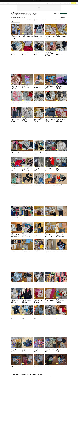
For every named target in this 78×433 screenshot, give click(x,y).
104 (56, 365)
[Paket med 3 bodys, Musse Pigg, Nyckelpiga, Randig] (61, 293)
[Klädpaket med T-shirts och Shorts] (61, 162)
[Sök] (46, 3)
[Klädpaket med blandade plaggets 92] (27, 359)
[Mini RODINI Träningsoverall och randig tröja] (27, 293)
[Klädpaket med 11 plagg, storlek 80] (16, 145)
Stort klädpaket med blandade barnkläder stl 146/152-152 (27, 316)
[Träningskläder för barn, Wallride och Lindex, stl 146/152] (50, 112)
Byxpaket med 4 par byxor (38, 168)
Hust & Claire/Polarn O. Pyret (29, 167)
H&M (24, 35)
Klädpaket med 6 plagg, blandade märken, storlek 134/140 (16, 86)
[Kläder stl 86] (39, 227)
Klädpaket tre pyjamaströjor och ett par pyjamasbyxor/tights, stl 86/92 (50, 86)
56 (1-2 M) (57, 299)
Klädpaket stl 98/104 (59, 185)
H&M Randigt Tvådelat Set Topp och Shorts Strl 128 (27, 36)
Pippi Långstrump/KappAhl (62, 184)
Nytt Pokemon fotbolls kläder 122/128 (60, 86)
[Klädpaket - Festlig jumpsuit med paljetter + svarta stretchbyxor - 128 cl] (16, 112)
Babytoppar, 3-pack (14, 185)
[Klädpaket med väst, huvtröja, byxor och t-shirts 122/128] (16, 310)
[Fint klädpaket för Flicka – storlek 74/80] (61, 277)
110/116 (35, 35)
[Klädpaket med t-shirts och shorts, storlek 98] (16, 359)
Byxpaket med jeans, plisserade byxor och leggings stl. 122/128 (27, 152)
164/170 (46, 365)
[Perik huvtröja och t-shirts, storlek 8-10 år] (61, 244)
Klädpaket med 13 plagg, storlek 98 (38, 152)
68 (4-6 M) (57, 118)
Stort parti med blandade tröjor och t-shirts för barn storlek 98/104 (49, 349)
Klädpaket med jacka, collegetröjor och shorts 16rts (50, 366)
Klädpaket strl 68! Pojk (14, 300)
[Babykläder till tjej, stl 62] (50, 227)
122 (34, 348)
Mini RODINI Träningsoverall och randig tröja (27, 300)
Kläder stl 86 (36, 234)
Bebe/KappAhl (42, 118)
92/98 (57, 167)
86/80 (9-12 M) (36, 184)
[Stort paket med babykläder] (16, 29)
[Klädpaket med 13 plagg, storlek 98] (39, 145)
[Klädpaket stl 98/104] (61, 178)
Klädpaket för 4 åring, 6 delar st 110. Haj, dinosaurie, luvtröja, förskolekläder (16, 168)
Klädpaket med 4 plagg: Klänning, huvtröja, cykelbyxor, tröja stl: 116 (61, 52)
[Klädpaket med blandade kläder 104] (61, 359)
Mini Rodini (25, 299)
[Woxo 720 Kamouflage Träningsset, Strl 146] (50, 310)
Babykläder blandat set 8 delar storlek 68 (61, 119)
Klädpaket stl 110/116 (48, 168)
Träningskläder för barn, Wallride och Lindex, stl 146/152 (50, 119)
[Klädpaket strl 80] (61, 342)
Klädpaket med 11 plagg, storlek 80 (16, 152)
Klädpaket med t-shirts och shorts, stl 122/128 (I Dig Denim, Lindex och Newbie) (50, 185)
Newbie (26, 118)
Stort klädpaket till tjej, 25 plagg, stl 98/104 (16, 234)
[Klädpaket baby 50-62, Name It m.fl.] (50, 46)
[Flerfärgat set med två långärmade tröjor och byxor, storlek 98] (61, 29)
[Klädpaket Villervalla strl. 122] (39, 342)
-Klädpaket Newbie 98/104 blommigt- (26, 119)
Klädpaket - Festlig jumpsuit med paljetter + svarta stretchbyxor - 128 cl (16, 119)
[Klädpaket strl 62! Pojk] (39, 277)
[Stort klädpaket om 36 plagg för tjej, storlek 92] (61, 227)
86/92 (12, 35)
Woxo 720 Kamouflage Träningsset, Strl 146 (48, 316)
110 (11, 167)
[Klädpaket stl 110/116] (50, 162)
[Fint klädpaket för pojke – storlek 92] (27, 211)
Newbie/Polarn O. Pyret (38, 151)
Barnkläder (14, 17)
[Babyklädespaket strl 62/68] (39, 359)
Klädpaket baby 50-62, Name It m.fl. (49, 53)
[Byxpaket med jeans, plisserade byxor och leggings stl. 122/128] (27, 145)
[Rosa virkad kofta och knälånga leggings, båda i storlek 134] (50, 293)
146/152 (46, 118)
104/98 (23, 118)
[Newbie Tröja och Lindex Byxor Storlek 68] (61, 211)
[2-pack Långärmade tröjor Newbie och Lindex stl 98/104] (50, 29)
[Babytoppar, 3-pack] (16, 178)
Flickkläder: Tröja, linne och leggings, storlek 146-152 (38, 300)
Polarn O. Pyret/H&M (15, 167)
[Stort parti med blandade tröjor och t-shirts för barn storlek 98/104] (50, 342)
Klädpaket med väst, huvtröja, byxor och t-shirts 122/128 (15, 316)
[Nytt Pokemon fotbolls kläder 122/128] (61, 79)
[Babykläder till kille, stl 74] (50, 211)
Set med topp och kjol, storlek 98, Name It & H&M (27, 52)
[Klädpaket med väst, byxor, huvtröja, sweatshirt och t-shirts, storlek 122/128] (27, 342)
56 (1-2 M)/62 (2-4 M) (36, 118)
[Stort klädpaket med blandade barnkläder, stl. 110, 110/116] (39, 29)
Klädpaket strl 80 (58, 349)
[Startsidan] (8, 3)
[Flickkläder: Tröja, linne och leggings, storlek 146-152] (39, 293)
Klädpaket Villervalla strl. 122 (38, 349)
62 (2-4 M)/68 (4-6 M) (14, 184)
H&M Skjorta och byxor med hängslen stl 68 (26, 251)
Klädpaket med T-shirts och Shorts (61, 168)
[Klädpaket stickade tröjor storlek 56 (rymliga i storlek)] (16, 342)
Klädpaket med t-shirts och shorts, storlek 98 (16, 366)
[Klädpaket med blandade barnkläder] (39, 46)
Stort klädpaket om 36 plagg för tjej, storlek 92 (61, 234)
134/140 (12, 85)
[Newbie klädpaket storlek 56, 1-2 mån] (61, 96)
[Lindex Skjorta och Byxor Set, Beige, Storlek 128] (50, 244)
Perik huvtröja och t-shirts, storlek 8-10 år (61, 251)
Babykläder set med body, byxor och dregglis (27, 185)
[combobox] (29, 3)
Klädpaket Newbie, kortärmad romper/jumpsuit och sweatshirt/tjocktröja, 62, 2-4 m (16, 52)
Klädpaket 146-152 (59, 316)
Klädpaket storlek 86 (37, 85)
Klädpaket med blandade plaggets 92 (27, 366)
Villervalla (36, 348)
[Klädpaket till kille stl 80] (16, 244)
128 (22, 35)
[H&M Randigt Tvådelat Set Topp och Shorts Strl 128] (27, 29)
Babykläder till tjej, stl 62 (48, 234)
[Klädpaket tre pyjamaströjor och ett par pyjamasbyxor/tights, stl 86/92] (50, 79)
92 (56, 233)
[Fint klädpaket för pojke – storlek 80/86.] (16, 211)
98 (45, 35)
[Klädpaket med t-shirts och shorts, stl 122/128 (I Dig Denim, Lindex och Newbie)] (50, 178)
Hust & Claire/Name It (48, 52)
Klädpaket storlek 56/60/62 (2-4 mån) (38, 119)
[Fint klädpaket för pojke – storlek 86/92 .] (50, 277)
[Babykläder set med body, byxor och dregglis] (27, 178)
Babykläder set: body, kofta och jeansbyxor (38, 185)
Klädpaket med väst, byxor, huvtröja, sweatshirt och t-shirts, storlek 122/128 (27, 349)
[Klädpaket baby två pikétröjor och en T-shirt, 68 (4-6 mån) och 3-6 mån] (27, 96)
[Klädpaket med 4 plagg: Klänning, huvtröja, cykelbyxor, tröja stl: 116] (61, 46)
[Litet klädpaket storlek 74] (27, 79)
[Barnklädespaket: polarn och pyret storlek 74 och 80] (39, 310)
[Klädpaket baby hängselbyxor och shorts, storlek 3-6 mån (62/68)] (39, 96)
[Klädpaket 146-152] (61, 310)
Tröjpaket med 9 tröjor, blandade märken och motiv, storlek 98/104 (50, 152)
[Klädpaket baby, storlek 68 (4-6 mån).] (50, 96)
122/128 (57, 85)
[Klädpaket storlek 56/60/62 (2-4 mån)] (39, 112)
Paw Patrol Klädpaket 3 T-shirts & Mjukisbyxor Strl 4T (27, 234)
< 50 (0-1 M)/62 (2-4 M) (25, 184)
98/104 (46, 151)
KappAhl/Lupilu (49, 85)
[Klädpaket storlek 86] (39, 79)
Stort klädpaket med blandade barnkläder (60, 152)
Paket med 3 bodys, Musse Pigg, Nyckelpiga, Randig (61, 300)
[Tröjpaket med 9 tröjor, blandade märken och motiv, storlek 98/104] (50, 145)
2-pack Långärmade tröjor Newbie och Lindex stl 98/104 (50, 36)
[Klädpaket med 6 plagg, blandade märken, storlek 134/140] (16, 79)
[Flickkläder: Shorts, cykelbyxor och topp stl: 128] (16, 96)
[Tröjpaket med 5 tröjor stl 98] (39, 211)
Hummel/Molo (42, 365)
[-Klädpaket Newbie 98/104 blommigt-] (27, 112)
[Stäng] (77, 0)
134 (45, 299)
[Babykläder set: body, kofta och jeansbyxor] (39, 178)
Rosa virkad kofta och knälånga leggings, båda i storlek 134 (49, 300)
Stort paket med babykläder (15, 36)
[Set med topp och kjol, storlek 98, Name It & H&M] (27, 46)
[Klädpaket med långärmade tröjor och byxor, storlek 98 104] (27, 162)
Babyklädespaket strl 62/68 (38, 366)
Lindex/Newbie (48, 35)
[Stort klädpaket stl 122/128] (39, 244)
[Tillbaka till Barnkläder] (11, 17)
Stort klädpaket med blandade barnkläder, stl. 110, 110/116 (38, 36)
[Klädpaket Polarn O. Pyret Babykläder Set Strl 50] (16, 277)
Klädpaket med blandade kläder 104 (61, 366)
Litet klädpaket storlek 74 (26, 85)
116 (22, 299)
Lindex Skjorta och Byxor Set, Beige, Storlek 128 (49, 251)
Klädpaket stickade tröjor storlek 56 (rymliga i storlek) (16, 349)
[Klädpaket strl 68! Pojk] (16, 293)
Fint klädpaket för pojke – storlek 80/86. (16, 218)
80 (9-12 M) (12, 151)
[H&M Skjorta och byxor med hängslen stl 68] (27, 244)
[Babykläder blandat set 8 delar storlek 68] (61, 112)
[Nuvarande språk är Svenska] (52, 3)
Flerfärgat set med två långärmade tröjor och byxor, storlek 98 (61, 36)
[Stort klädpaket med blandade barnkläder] (61, 145)
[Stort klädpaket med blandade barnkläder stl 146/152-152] (27, 310)
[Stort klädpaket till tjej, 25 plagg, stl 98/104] (16, 227)
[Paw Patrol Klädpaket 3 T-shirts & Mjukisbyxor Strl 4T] (27, 227)
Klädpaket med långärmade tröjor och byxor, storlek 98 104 (27, 168)
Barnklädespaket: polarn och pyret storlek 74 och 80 (39, 316)
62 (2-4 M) (46, 233)
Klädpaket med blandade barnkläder (37, 52)
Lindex (58, 35)
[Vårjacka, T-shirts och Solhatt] (27, 277)
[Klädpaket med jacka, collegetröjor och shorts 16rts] (50, 359)
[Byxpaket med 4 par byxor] (39, 162)
